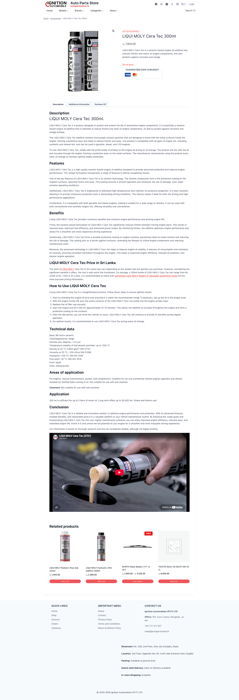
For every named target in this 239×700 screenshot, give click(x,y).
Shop (54, 615)
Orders (54, 624)
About (101, 611)
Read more (174, 581)
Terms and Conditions (109, 624)
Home (50, 10)
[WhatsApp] (161, 4)
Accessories (55, 18)
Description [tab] (58, 104)
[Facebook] (156, 4)
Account (55, 619)
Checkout (56, 628)
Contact (102, 615)
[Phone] (172, 4)
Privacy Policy (105, 619)
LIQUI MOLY (67, 269)
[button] (113, 31)
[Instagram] (166, 4)
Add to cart (65, 581)
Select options (138, 581)
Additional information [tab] (79, 104)
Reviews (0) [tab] (100, 104)
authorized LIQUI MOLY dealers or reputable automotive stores (146, 276)
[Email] (177, 4)
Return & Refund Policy (109, 628)
